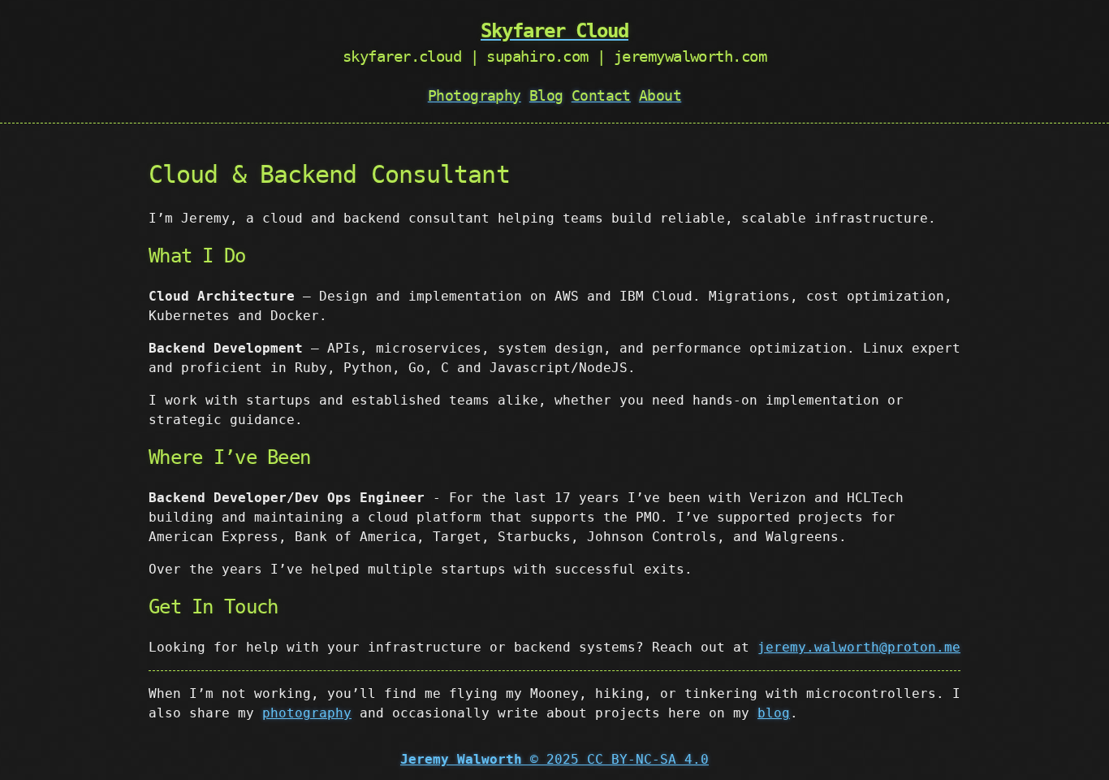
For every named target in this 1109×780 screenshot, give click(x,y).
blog (773, 713)
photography (307, 713)
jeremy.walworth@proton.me (858, 647)
